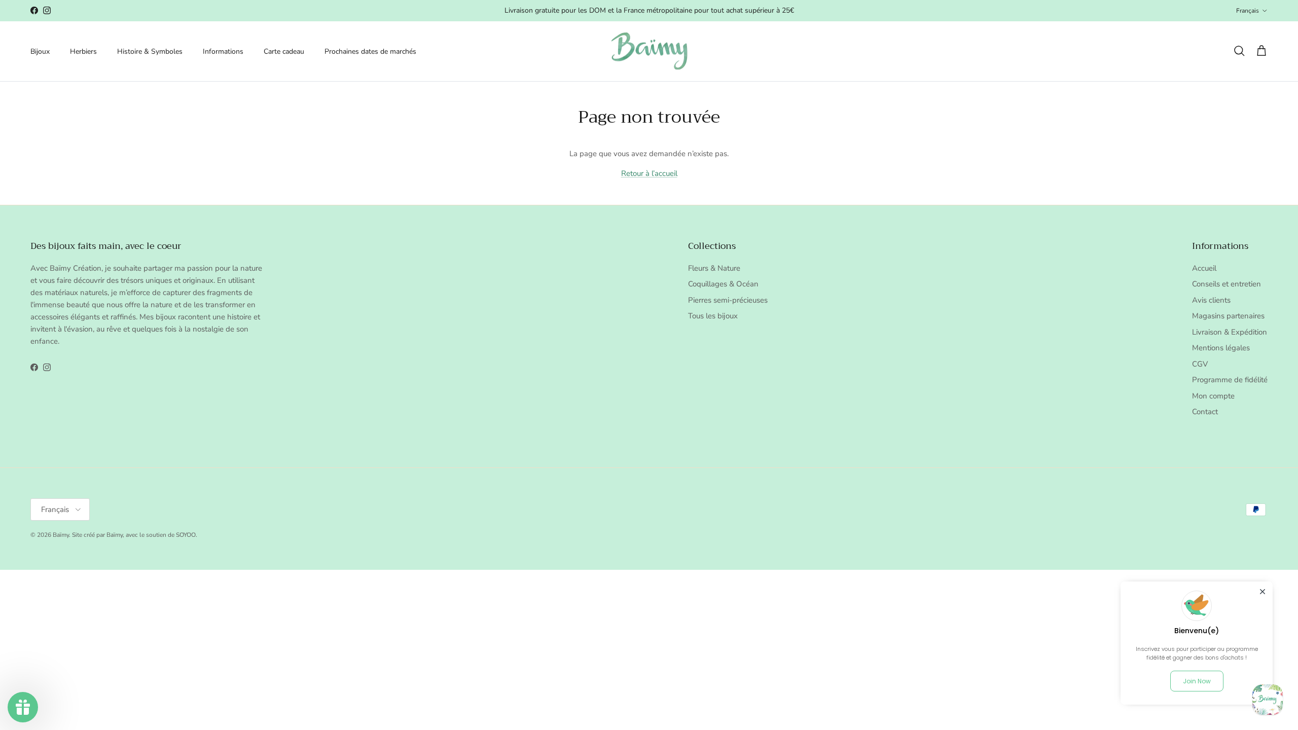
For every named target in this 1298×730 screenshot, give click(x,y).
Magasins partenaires (1228, 316)
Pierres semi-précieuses (728, 300)
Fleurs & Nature (714, 268)
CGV (1200, 364)
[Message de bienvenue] (1267, 699)
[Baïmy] (649, 51)
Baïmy (61, 535)
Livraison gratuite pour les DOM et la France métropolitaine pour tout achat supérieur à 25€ (649, 10)
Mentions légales (1221, 348)
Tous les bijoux (713, 316)
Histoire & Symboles (150, 51)
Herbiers (83, 51)
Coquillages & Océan (723, 284)
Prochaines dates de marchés (370, 51)
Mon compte (1213, 396)
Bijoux (40, 51)
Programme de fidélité (1230, 380)
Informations (223, 51)
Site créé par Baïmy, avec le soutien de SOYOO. (134, 535)
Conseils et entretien (1226, 284)
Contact (1205, 412)
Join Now (1197, 681)
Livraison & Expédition (1229, 332)
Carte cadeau (284, 51)
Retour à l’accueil (649, 173)
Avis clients (1211, 300)
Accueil (1204, 268)
